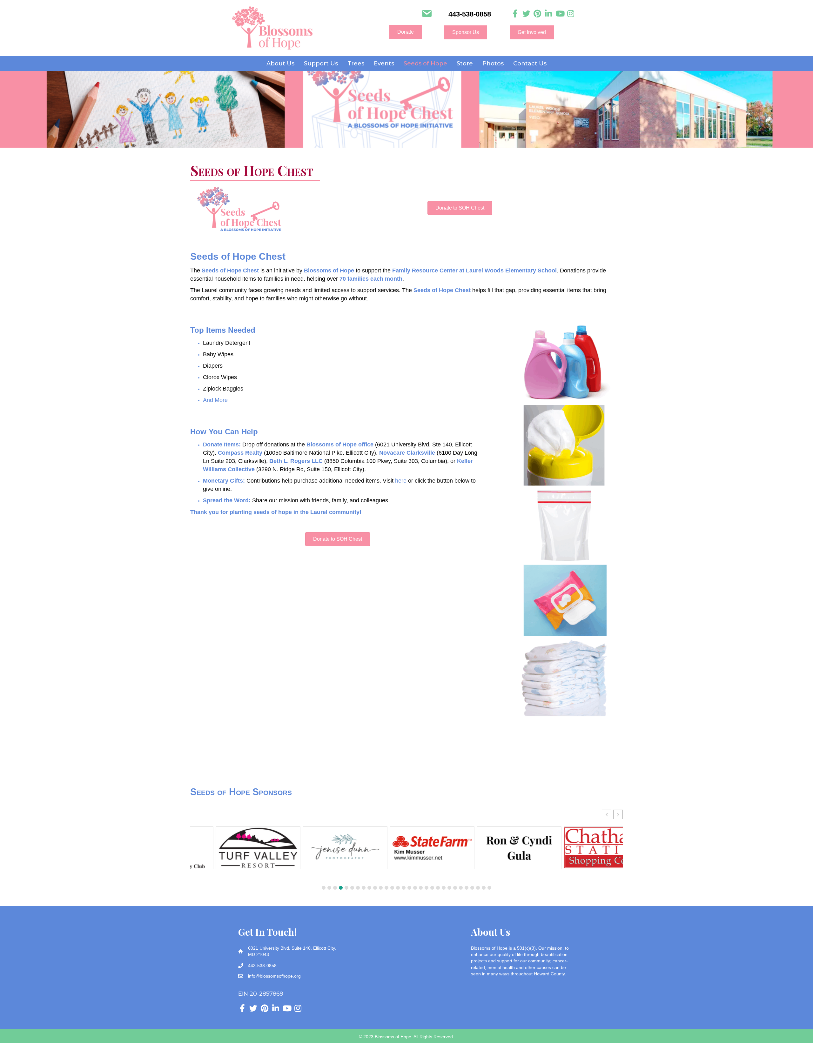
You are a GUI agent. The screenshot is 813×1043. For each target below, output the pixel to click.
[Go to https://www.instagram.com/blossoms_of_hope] (571, 14)
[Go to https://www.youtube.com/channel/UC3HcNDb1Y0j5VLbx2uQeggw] (560, 14)
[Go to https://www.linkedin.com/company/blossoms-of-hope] (549, 14)
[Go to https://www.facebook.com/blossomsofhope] (515, 14)
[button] (405, 32)
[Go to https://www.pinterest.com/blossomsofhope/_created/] (537, 14)
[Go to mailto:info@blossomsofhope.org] (426, 14)
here (400, 481)
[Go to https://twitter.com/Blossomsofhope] (526, 14)
